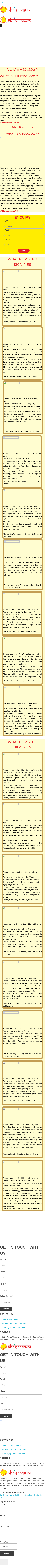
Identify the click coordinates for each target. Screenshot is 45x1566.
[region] (22, 37)
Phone (7, 239)
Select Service (6, 1296)
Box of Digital (34, 1495)
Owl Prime (4, 1495)
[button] (22, 60)
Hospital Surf (13, 1495)
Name (7, 221)
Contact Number (7, 1527)
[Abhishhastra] (15, 9)
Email (7, 230)
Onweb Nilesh (23, 1495)
